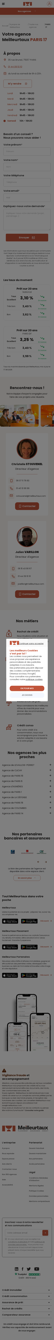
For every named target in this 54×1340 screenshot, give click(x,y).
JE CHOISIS (27, 695)
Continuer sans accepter (26, 646)
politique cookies (34, 679)
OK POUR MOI (27, 688)
